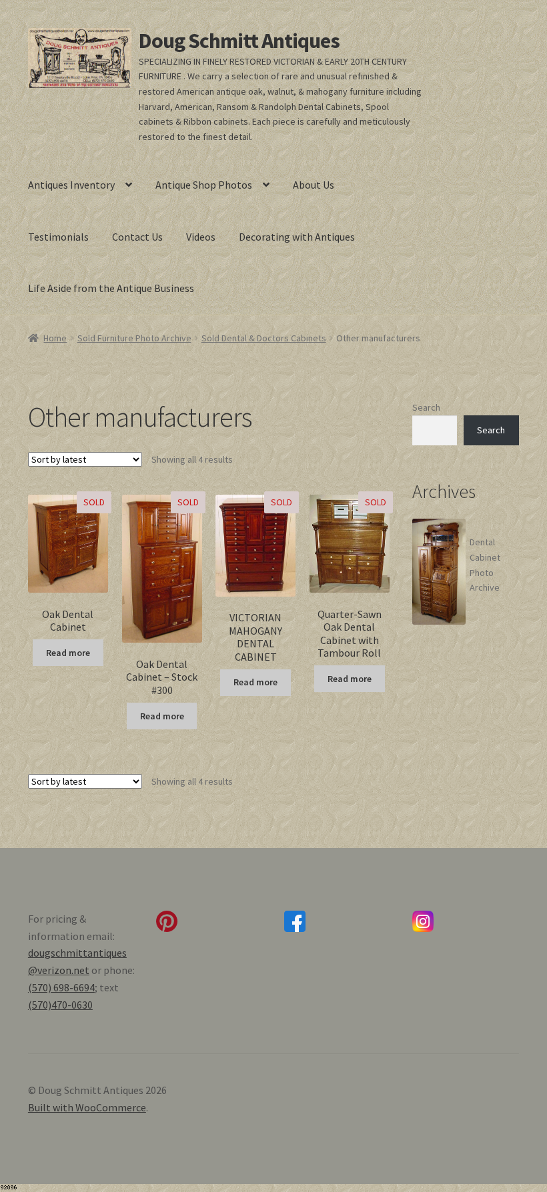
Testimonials (58, 236)
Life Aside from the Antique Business (111, 288)
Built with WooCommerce (87, 1107)
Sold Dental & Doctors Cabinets (263, 338)
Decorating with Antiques (297, 236)
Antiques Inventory (71, 184)
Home (55, 338)
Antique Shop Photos (203, 184)
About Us (313, 184)
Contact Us (137, 236)
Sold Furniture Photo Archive (134, 338)
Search (426, 407)
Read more (68, 653)
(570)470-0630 (60, 1004)
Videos (200, 236)
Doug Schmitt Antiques (239, 40)
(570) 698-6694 (61, 987)
